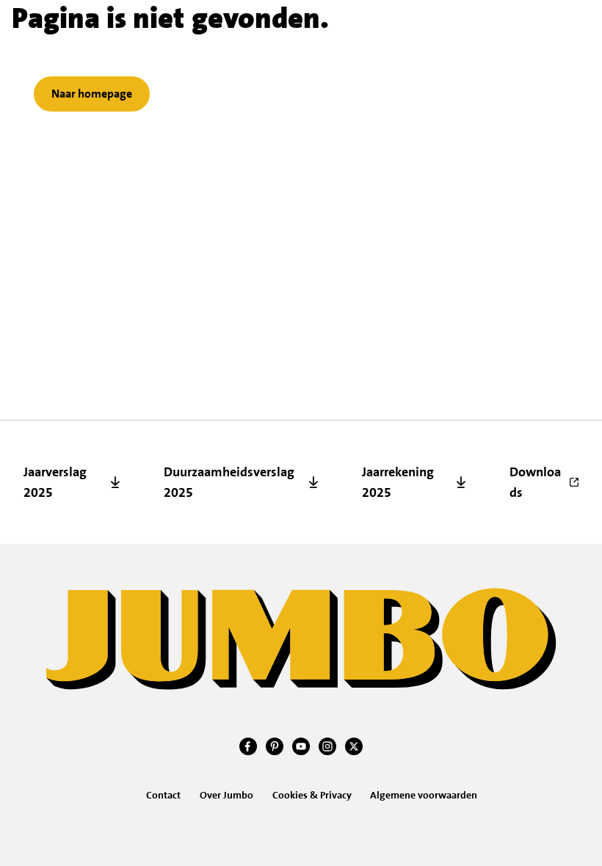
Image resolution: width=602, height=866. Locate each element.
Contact (163, 794)
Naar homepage (91, 93)
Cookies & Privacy (312, 794)
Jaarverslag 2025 (55, 482)
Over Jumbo (226, 794)
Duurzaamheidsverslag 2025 (229, 482)
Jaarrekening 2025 (398, 482)
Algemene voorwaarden (423, 794)
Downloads (535, 482)
